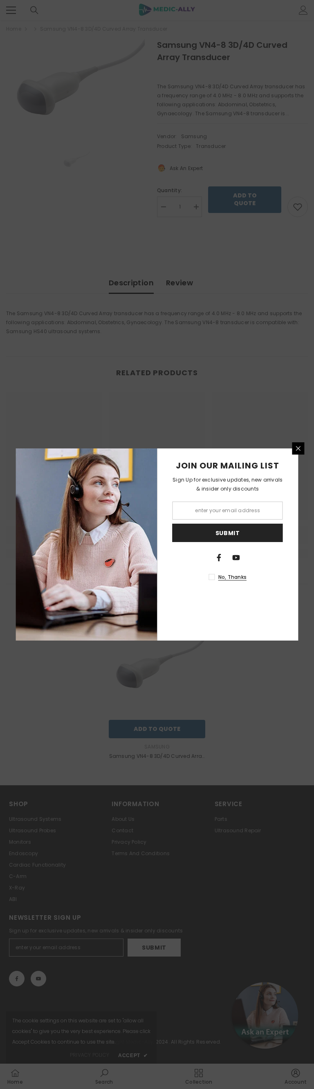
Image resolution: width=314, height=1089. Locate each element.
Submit (227, 533)
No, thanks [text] (232, 577)
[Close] (298, 448)
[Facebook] (219, 557)
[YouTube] (236, 557)
